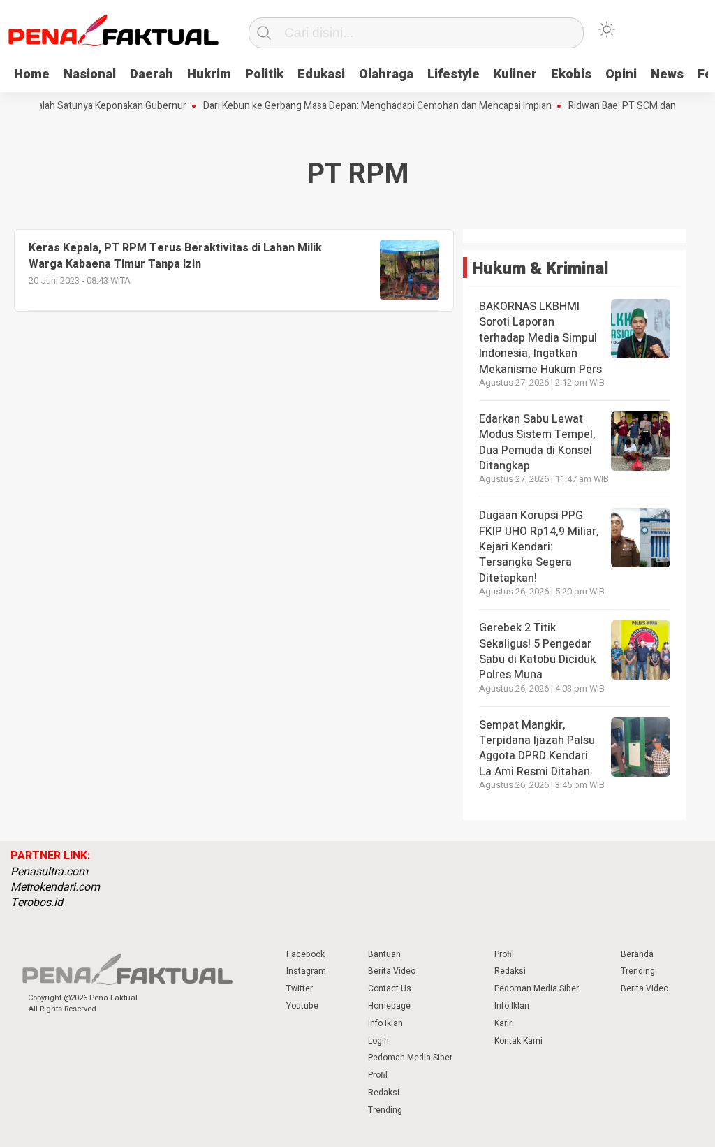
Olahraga (386, 74)
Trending (385, 1110)
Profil (378, 1075)
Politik (264, 74)
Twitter (299, 988)
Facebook (305, 954)
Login (378, 1041)
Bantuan (384, 954)
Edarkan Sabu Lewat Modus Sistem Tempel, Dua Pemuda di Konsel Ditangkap (537, 442)
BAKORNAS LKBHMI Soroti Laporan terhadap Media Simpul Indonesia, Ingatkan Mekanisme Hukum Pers (540, 338)
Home (32, 74)
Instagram (306, 971)
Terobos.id (36, 902)
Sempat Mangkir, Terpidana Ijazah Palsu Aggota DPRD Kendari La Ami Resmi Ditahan (537, 748)
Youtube (302, 1006)
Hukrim (209, 74)
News (667, 74)
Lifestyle (453, 74)
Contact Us (389, 988)
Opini (621, 74)
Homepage (389, 1006)
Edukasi (321, 74)
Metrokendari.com (55, 887)
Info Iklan (385, 1023)
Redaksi (383, 1092)
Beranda (637, 954)
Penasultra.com (49, 871)
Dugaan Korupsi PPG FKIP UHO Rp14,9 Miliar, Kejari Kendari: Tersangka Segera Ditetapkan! (539, 547)
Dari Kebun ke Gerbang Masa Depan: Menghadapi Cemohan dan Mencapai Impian (363, 106)
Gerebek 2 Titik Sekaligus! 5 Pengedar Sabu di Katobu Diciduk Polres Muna (537, 651)
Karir (503, 1023)
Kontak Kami (518, 1041)
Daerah (151, 74)
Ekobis (571, 74)
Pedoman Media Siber (410, 1057)
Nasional (90, 74)
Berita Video (391, 971)
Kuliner (515, 74)
